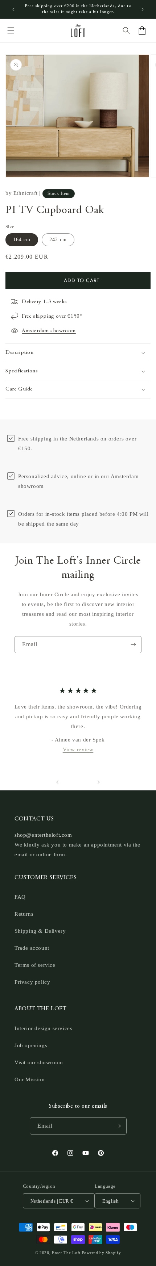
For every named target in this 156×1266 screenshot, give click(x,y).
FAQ (20, 897)
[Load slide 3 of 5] (78, 782)
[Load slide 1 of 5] (67, 782)
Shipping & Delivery (40, 931)
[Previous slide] (57, 782)
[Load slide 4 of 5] (83, 782)
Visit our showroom (39, 1062)
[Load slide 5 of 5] (88, 782)
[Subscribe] (133, 644)
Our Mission (30, 1079)
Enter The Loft (66, 1252)
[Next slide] (99, 782)
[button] (11, 30)
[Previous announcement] (13, 9)
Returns (24, 914)
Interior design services (43, 1028)
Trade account (32, 948)
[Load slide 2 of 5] (72, 782)
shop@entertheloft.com (43, 835)
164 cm (21, 239)
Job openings (31, 1045)
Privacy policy (32, 982)
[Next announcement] (143, 9)
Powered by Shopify (101, 1252)
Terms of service (35, 965)
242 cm (58, 239)
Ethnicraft (25, 193)
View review (78, 749)
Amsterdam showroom (49, 331)
